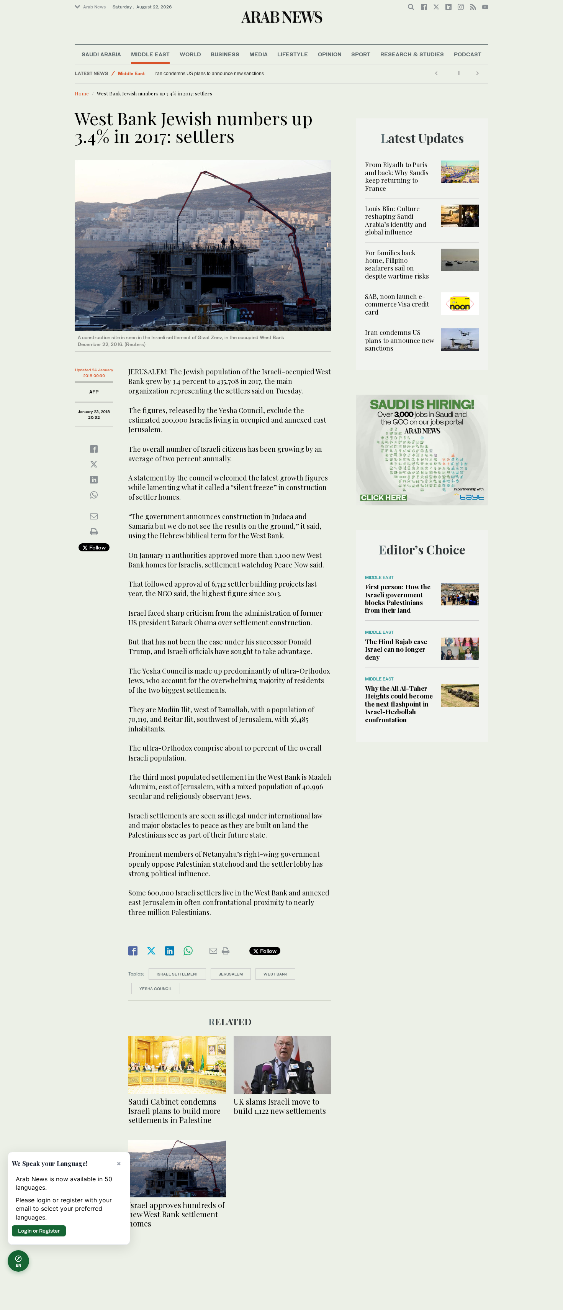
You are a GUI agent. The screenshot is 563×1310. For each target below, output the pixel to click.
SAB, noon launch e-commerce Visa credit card (397, 304)
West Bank (275, 974)
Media (258, 54)
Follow (97, 547)
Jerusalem (231, 974)
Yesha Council (155, 988)
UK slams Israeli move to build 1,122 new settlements (280, 1106)
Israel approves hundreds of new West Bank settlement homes (176, 1214)
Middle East (150, 54)
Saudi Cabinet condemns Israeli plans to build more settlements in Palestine (174, 1110)
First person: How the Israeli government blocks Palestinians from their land (397, 598)
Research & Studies (412, 54)
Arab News (94, 7)
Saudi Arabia (101, 54)
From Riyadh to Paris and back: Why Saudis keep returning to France (397, 176)
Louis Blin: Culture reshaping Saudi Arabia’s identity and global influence (395, 220)
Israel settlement (177, 974)
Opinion (330, 54)
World (190, 54)
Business (225, 54)
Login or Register (39, 1231)
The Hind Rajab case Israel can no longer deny (396, 649)
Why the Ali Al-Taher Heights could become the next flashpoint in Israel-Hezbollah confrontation (399, 704)
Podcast (467, 54)
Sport (360, 54)
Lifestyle (292, 54)
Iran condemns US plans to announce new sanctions (209, 73)
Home (82, 93)
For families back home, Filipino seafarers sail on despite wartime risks (397, 264)
